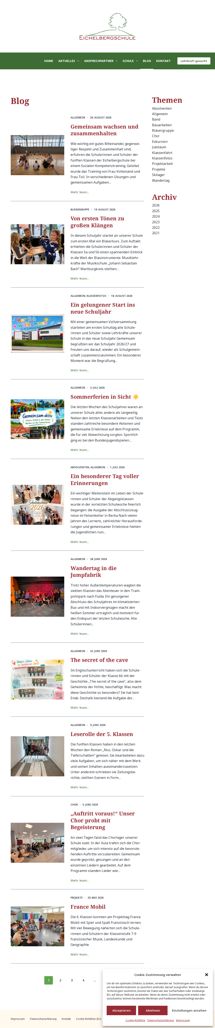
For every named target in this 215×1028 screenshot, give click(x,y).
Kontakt (163, 61)
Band (156, 119)
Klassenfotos (96, 296)
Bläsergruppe (80, 209)
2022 (156, 227)
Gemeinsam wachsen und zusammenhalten (104, 130)
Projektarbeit (162, 163)
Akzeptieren (121, 1010)
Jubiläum (159, 147)
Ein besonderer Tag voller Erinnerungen (105, 479)
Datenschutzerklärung (160, 1020)
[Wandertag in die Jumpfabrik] (37, 597)
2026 (156, 205)
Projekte (77, 897)
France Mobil (88, 906)
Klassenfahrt (162, 152)
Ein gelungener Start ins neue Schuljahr (103, 308)
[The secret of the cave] (37, 680)
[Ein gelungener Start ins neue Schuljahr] (37, 333)
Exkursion (160, 141)
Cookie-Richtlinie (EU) (88, 1019)
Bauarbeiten (162, 125)
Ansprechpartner (98, 61)
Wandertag (160, 180)
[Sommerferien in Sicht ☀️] (37, 419)
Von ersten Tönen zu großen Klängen (97, 222)
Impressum (183, 1020)
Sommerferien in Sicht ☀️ (105, 396)
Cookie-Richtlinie (135, 1020)
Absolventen (80, 467)
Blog (147, 61)
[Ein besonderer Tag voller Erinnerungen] (37, 505)
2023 (156, 222)
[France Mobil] (37, 926)
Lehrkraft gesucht (194, 61)
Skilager (158, 174)
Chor (74, 804)
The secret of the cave (99, 659)
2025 (156, 211)
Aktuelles (66, 61)
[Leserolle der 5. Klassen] (37, 756)
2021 (156, 233)
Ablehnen (153, 1010)
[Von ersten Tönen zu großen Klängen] (37, 244)
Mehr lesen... (80, 192)
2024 (156, 216)
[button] (207, 975)
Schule (128, 61)
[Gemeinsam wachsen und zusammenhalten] (37, 155)
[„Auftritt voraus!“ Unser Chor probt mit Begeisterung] (37, 843)
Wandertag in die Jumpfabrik (94, 571)
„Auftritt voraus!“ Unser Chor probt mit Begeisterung (103, 820)
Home (48, 61)
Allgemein (78, 117)
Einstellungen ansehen (189, 1010)
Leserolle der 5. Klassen (102, 733)
